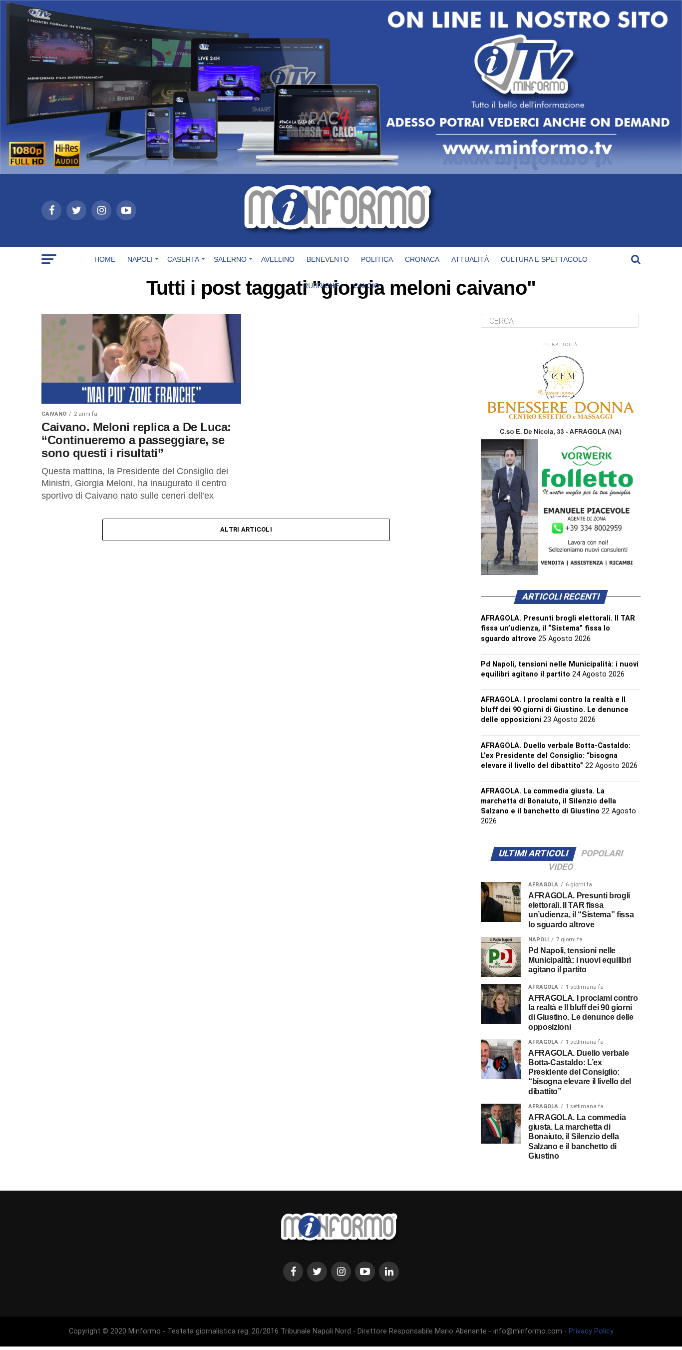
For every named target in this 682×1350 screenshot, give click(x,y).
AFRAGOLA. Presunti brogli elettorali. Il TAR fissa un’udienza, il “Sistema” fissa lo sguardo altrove (558, 628)
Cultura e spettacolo (544, 259)
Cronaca (422, 259)
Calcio (366, 286)
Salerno (230, 259)
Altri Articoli (246, 529)
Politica (377, 259)
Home (104, 259)
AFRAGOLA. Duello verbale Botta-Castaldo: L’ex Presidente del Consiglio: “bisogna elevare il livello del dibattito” (556, 755)
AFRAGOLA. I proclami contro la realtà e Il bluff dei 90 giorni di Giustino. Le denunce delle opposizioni (555, 709)
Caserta (183, 259)
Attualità (470, 259)
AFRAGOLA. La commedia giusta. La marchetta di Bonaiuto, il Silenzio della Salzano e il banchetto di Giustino (548, 801)
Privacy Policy (591, 1331)
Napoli (140, 259)
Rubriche (321, 286)
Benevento (328, 259)
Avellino (278, 259)
